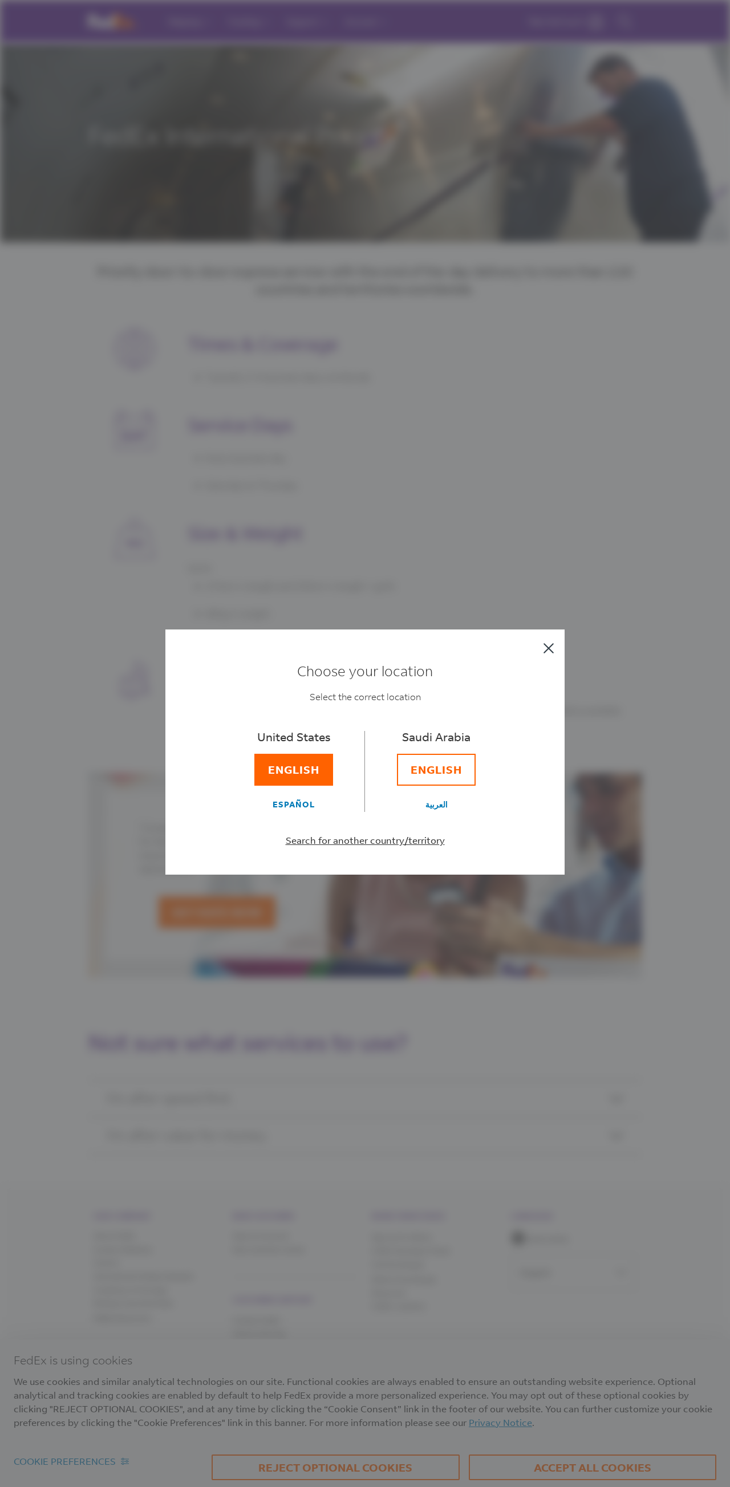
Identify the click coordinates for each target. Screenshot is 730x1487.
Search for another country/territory (365, 840)
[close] (548, 648)
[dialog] (365, 743)
